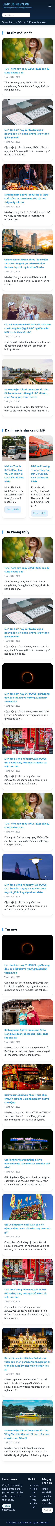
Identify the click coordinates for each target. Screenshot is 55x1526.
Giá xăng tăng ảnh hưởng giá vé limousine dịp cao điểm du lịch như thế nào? (27, 1163)
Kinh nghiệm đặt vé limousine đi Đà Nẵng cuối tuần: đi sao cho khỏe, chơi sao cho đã (26, 1033)
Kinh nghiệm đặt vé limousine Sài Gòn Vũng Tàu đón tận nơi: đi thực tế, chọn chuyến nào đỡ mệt (26, 1434)
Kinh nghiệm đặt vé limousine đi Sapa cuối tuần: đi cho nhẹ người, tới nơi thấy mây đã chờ (26, 198)
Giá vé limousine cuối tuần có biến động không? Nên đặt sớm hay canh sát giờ (27, 1228)
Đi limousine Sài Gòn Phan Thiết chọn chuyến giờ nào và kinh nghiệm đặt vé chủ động (26, 1098)
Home (35, 1485)
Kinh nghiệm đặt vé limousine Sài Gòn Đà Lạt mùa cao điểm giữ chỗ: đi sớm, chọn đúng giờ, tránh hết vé (26, 393)
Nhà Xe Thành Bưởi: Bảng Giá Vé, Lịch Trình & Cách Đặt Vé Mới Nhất (13, 473)
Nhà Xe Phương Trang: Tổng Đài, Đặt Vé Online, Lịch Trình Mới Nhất (40, 473)
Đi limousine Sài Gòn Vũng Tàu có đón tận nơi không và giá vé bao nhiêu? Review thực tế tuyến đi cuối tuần (26, 263)
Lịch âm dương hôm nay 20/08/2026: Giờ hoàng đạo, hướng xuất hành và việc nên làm (25, 762)
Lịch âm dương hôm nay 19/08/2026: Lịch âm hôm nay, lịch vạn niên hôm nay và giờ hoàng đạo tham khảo (25, 888)
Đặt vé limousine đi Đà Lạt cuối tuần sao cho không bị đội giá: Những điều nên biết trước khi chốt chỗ (27, 328)
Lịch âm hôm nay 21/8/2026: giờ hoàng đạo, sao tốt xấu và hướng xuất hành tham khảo (27, 697)
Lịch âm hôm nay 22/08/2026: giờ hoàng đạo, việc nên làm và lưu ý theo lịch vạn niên (26, 133)
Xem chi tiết (12, 509)
